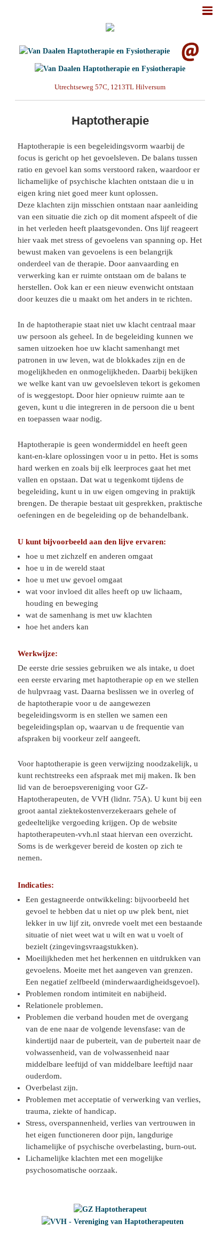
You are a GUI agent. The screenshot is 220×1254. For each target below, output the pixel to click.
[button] (207, 10)
